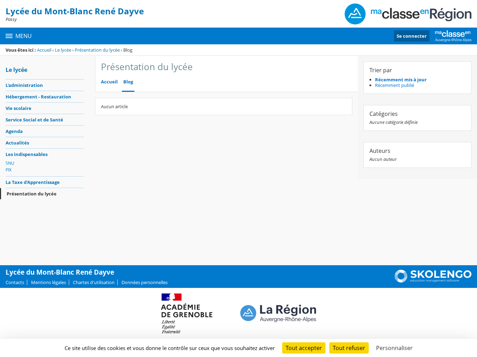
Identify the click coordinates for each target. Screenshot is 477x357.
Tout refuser (349, 348)
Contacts (15, 282)
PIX (9, 170)
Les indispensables (26, 154)
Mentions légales (48, 282)
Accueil (44, 50)
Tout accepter (304, 348)
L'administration (24, 85)
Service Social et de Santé (34, 120)
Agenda (14, 131)
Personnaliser (394, 348)
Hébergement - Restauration (38, 97)
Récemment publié (394, 85)
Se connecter (412, 36)
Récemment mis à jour (401, 79)
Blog (128, 82)
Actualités (17, 143)
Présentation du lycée (97, 50)
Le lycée (63, 50)
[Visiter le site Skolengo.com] (433, 281)
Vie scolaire (18, 108)
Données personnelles (145, 282)
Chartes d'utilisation (94, 282)
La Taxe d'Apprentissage (33, 182)
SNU (10, 163)
